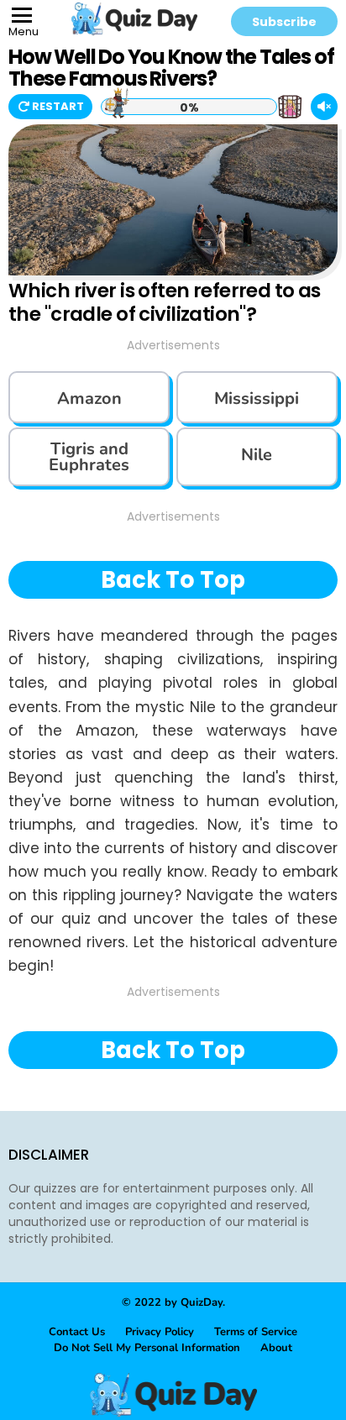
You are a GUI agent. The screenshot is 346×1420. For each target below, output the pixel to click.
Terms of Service (255, 1332)
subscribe (284, 21)
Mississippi (256, 398)
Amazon (89, 398)
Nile (256, 455)
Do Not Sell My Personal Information (147, 1348)
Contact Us (77, 1332)
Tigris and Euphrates (89, 457)
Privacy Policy (159, 1332)
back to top (173, 579)
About (276, 1348)
